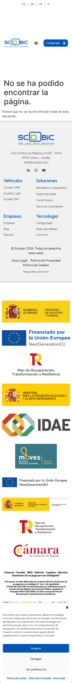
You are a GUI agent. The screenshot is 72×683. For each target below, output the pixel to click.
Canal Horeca (44, 200)
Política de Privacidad (40, 678)
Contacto (42, 234)
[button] (67, 607)
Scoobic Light (12, 193)
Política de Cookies (17, 678)
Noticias (9, 234)
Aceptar (36, 648)
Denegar (36, 659)
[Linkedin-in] (28, 170)
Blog (6, 229)
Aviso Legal (59, 678)
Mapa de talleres (46, 229)
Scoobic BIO (11, 199)
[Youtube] (44, 170)
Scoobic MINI (12, 187)
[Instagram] (36, 170)
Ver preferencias (36, 669)
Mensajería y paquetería (51, 187)
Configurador (44, 223)
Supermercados (46, 194)
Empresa (9, 223)
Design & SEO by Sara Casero (36, 272)
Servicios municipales (49, 206)
